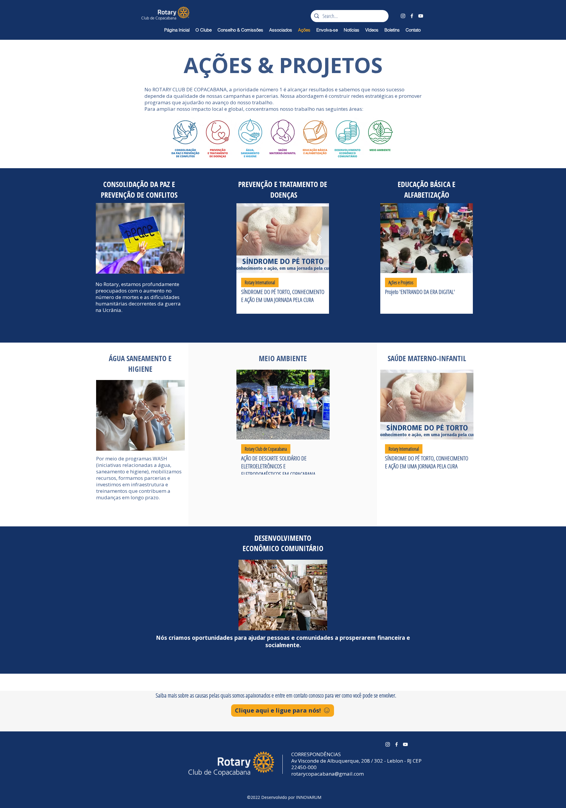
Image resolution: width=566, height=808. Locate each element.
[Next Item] (319, 238)
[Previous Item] (246, 238)
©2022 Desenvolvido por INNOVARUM (284, 797)
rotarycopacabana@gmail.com (327, 773)
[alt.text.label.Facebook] (412, 16)
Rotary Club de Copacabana (266, 449)
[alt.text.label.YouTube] (421, 16)
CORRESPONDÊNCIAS (316, 754)
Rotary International (260, 282)
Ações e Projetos (401, 282)
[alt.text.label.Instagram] (403, 16)
